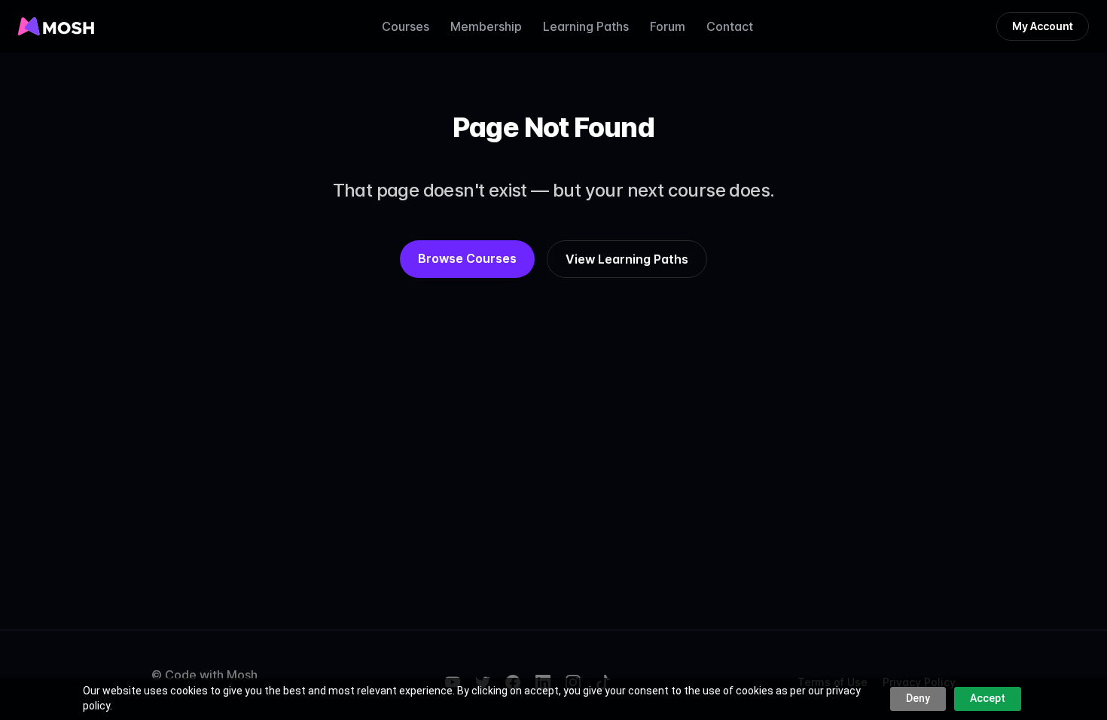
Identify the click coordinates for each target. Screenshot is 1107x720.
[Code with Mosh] (56, 26)
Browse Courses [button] (467, 258)
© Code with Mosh (204, 674)
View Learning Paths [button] (627, 259)
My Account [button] (1042, 26)
